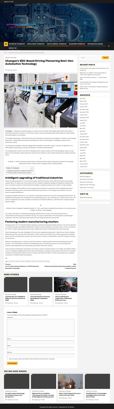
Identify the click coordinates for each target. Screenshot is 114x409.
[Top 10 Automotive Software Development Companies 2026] (40, 284)
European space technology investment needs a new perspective (15, 395)
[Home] (6, 44)
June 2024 (83, 153)
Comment (10, 317)
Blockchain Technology (77, 44)
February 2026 (84, 104)
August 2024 (83, 147)
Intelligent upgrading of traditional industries (20, 170)
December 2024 (84, 136)
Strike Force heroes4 (86, 197)
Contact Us (12, 48)
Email (9, 345)
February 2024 (84, 164)
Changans (17, 261)
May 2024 (82, 155)
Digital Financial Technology (57, 44)
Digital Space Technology (36, 44)
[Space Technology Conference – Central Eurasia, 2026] (70, 381)
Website (9, 352)
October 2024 (83, 142)
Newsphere (62, 407)
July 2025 (82, 123)
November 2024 (84, 139)
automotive (11, 261)
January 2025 (83, 134)
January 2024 (83, 166)
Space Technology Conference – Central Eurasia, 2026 (70, 394)
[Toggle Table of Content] (31, 168)
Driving (23, 261)
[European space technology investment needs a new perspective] (16, 381)
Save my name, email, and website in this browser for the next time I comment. (32, 359)
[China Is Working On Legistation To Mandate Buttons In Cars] (65, 284)
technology (46, 261)
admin (15, 70)
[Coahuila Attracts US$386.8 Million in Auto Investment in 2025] (15, 284)
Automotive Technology (17, 44)
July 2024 (82, 150)
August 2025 (83, 120)
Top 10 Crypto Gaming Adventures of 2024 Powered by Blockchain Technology (22, 266)
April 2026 (82, 98)
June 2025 (83, 126)
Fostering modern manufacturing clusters (19, 173)
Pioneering (40, 261)
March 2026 (83, 101)
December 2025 (84, 109)
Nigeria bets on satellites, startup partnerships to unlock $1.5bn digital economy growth (43, 395)
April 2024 (82, 158)
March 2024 (83, 161)
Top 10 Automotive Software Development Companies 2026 (40, 298)
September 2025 (84, 117)
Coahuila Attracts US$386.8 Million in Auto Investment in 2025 (15, 298)
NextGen (34, 261)
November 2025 (84, 112)
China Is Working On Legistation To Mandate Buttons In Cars (63, 298)
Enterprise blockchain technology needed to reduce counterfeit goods (60, 266)
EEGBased (28, 261)
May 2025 (82, 128)
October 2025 (83, 115)
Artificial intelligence (95, 44)
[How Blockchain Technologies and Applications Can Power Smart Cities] (97, 381)
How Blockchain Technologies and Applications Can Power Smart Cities (96, 395)
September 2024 (84, 145)
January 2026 (83, 106)
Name (9, 339)
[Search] (109, 46)
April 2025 (82, 131)
